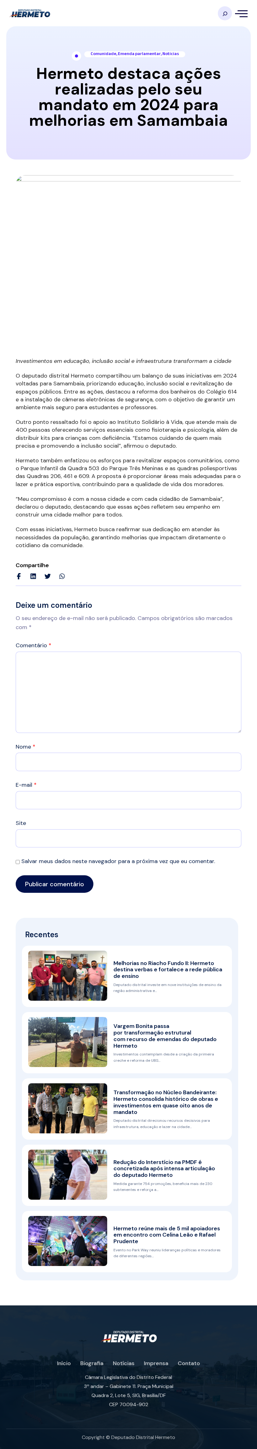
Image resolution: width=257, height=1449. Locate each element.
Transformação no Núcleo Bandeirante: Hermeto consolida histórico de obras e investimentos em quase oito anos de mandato (165, 1102)
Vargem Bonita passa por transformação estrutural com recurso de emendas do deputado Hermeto (165, 1035)
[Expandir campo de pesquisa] (225, 13)
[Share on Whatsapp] (62, 576)
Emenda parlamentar (139, 54)
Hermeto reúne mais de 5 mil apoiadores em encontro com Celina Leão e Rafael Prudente (166, 1235)
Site (21, 823)
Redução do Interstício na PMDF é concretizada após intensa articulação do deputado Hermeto (164, 1168)
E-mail (26, 785)
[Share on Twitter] (48, 576)
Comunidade (103, 54)
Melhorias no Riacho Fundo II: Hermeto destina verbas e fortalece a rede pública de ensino (167, 969)
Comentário (33, 645)
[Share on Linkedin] (33, 576)
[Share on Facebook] (19, 576)
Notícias (170, 54)
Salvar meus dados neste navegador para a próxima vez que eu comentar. (118, 861)
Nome (25, 746)
